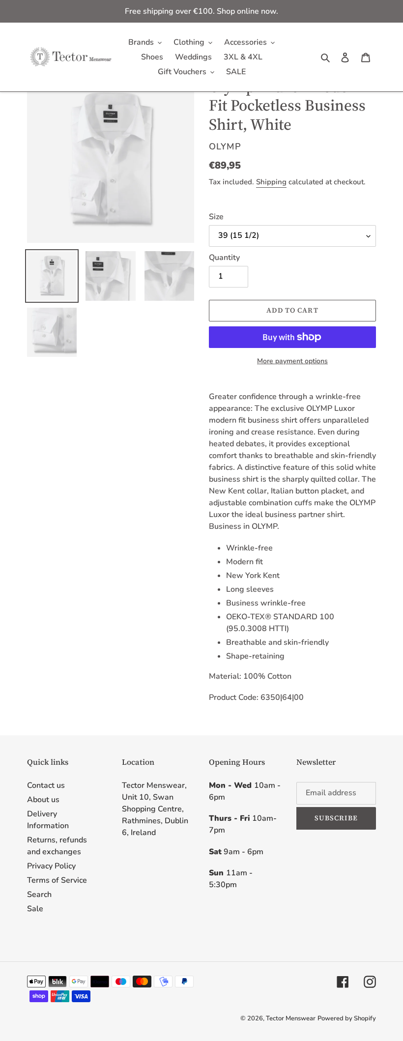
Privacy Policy (51, 866)
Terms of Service (57, 880)
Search (39, 894)
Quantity (224, 257)
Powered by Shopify (346, 1018)
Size (216, 216)
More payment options (292, 361)
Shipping (271, 182)
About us (43, 799)
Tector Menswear (291, 1018)
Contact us (46, 785)
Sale (35, 908)
